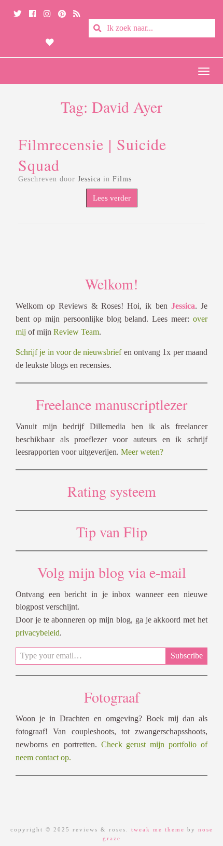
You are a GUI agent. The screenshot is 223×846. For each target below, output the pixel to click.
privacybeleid (38, 632)
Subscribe (187, 655)
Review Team (76, 331)
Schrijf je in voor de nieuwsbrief (69, 352)
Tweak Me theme (158, 829)
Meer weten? (142, 451)
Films (122, 179)
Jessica (89, 179)
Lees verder (112, 198)
